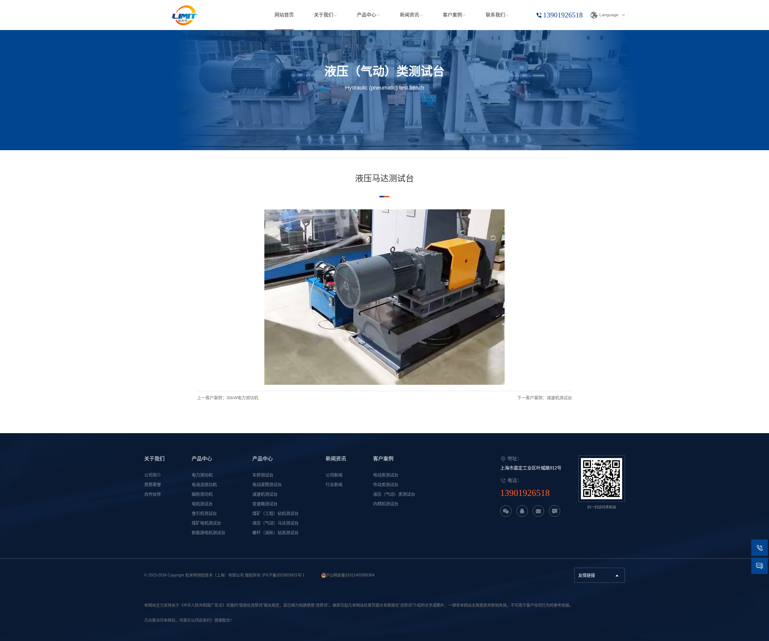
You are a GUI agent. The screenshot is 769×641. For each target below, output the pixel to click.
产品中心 (202, 459)
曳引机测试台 (204, 513)
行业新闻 (334, 484)
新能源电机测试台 (208, 532)
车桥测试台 (262, 474)
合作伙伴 (152, 494)
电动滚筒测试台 (267, 484)
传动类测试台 (385, 484)
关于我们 (154, 459)
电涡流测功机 (204, 484)
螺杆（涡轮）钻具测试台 (275, 532)
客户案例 (383, 459)
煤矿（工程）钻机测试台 (275, 513)
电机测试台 (202, 503)
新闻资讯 (336, 459)
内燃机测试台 (385, 503)
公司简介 (152, 474)
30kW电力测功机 (242, 397)
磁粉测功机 (202, 494)
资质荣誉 (152, 484)
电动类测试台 (385, 474)
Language (609, 14)
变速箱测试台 (265, 503)
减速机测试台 (559, 397)
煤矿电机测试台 (206, 523)
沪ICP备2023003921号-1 (283, 575)
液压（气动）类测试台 (394, 494)
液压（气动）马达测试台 (275, 523)
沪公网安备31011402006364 (350, 575)
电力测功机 (202, 474)
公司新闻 (334, 474)
